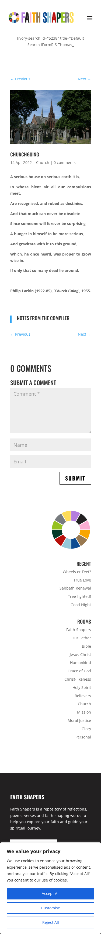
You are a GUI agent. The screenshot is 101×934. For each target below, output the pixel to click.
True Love (82, 580)
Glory (86, 728)
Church (42, 162)
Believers (83, 695)
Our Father (81, 637)
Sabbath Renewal (75, 588)
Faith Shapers (78, 629)
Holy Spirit (81, 687)
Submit (75, 478)
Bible (86, 646)
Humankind (80, 662)
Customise (50, 907)
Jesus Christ (80, 654)
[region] (50, 888)
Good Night (81, 604)
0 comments (65, 162)
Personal (83, 737)
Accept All (51, 893)
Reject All (50, 922)
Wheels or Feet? (77, 571)
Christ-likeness (77, 679)
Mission (84, 712)
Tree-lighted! (79, 596)
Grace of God (79, 670)
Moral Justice (79, 720)
